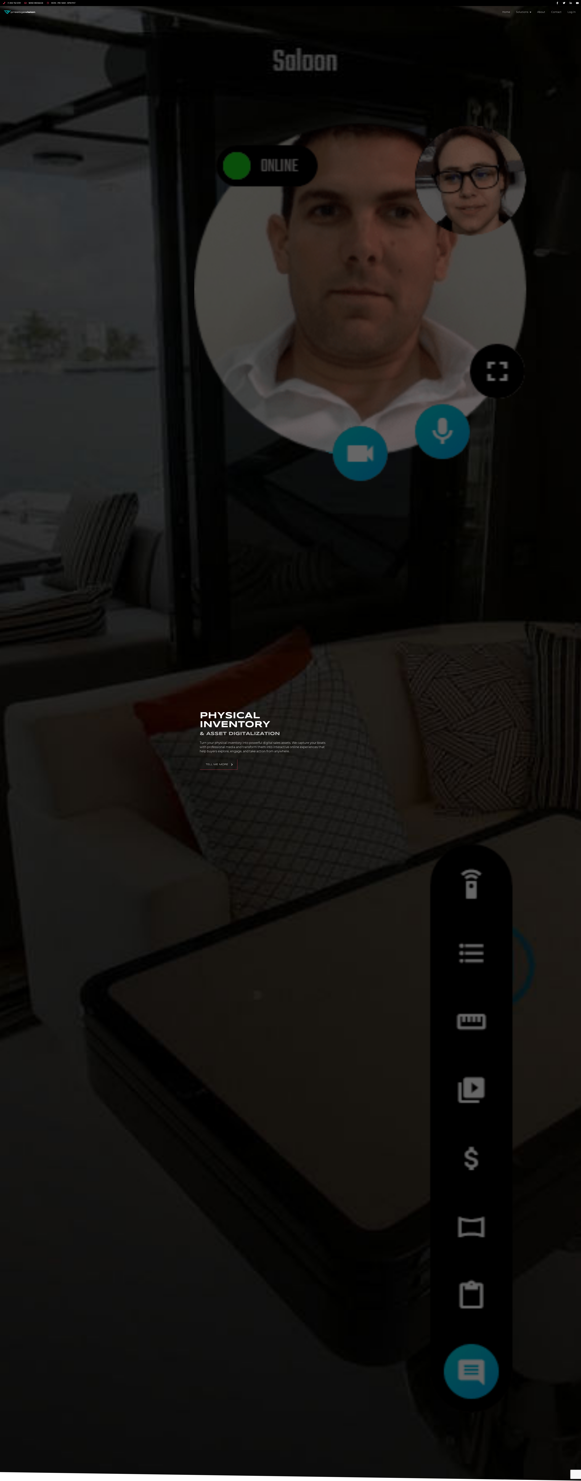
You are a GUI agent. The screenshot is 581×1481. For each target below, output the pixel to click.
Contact (556, 12)
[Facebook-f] (557, 3)
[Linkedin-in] (570, 3)
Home (506, 12)
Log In (572, 12)
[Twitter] (564, 3)
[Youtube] (577, 3)
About (541, 12)
